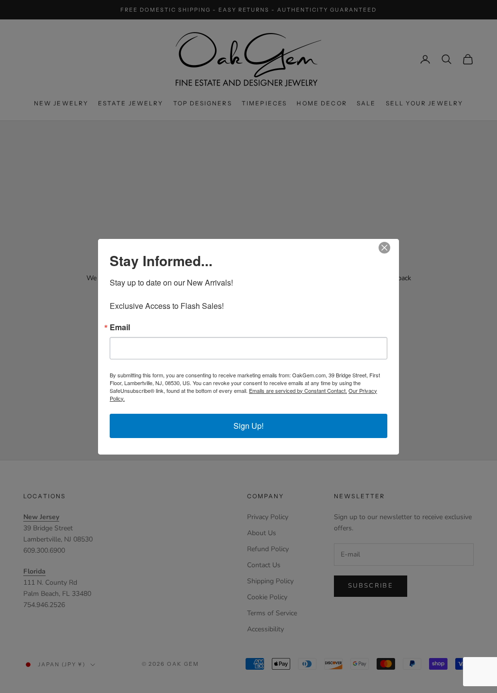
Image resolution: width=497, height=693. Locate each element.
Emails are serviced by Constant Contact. (298, 390)
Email (120, 327)
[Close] (390, 248)
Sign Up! (248, 425)
